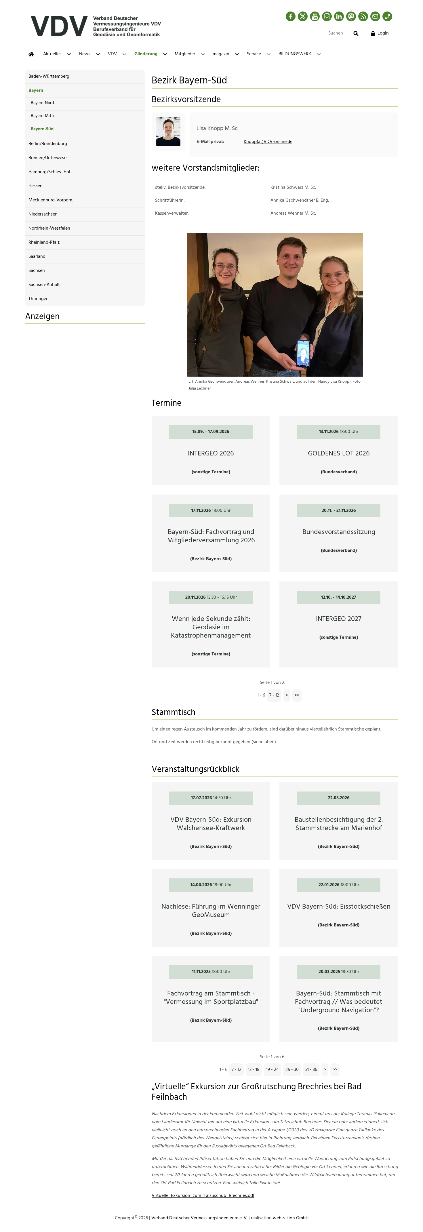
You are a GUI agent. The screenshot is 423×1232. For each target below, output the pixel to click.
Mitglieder (185, 54)
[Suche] (356, 33)
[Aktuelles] (31, 54)
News (84, 54)
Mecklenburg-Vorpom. (50, 200)
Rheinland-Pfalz (44, 242)
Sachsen (36, 270)
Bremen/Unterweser (48, 158)
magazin (221, 54)
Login (383, 33)
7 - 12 (274, 695)
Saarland (36, 256)
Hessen (35, 186)
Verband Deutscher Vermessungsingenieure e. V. (200, 1218)
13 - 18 (254, 1069)
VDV (112, 54)
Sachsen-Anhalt (44, 285)
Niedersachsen (43, 214)
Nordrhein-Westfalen (49, 228)
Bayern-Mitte (43, 115)
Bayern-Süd (42, 129)
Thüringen (38, 299)
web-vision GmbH (290, 1218)
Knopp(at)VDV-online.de (268, 142)
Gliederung (145, 54)
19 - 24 (272, 1069)
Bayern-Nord (42, 103)
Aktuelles (52, 54)
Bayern (35, 90)
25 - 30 (292, 1069)
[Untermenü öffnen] (69, 54)
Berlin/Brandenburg (47, 144)
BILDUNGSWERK (295, 54)
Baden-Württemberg (48, 76)
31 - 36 (311, 1069)
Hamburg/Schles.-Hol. (49, 172)
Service (254, 54)
